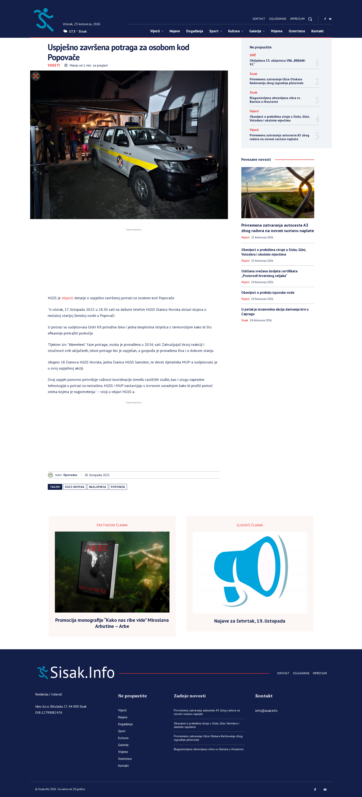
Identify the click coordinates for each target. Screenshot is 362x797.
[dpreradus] (51, 475)
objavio (67, 297)
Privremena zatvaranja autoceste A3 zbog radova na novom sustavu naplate (279, 137)
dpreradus (70, 475)
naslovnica (97, 487)
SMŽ (253, 55)
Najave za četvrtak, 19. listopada (249, 621)
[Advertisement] (134, 261)
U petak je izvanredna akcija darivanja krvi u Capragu (275, 311)
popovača (118, 487)
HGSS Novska (74, 487)
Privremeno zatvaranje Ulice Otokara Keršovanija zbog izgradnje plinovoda (276, 81)
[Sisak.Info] (43, 19)
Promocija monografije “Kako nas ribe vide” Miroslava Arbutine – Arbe (112, 623)
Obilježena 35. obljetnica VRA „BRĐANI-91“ (278, 62)
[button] (310, 19)
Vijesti (54, 65)
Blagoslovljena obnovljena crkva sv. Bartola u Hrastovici (275, 100)
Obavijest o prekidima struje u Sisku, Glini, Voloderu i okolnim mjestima (280, 118)
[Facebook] (325, 19)
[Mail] (330, 19)
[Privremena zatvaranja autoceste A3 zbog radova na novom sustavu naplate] (277, 192)
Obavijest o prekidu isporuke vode (267, 292)
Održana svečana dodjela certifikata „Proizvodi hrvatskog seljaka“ (269, 273)
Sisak (253, 73)
